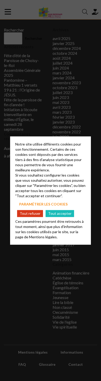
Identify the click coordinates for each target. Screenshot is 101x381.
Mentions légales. (43, 236)
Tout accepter (59, 213)
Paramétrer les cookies (43, 204)
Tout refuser (30, 213)
